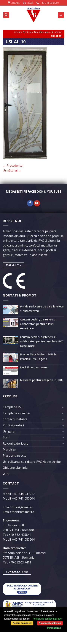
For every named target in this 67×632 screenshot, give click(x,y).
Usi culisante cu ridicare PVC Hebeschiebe (32, 462)
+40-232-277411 (20, 562)
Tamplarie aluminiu (44, 32)
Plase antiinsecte (14, 455)
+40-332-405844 (20, 535)
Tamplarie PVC (13, 407)
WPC (6, 474)
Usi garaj (9, 431)
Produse (27, 32)
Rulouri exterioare (15, 443)
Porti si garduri (13, 425)
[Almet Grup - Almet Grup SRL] (33, 15)
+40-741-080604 (23, 498)
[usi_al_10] (25, 103)
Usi (58, 32)
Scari (6, 437)
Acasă (17, 32)
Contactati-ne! (17, 571)
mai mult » (13, 265)
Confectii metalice (15, 419)
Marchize (9, 449)
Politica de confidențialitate (47, 618)
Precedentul (13, 165)
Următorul (12, 170)
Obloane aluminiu (15, 468)
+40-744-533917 (23, 494)
